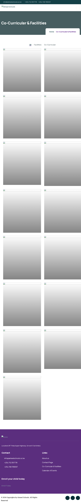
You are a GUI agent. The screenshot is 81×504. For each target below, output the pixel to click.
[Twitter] (67, 498)
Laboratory (11, 416)
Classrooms (12, 369)
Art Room (52, 88)
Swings (9, 229)
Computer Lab (54, 276)
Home (51, 32)
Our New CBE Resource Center (21, 88)
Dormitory (52, 183)
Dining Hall (11, 276)
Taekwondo (12, 323)
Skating (10, 181)
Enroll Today (6, 486)
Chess (50, 323)
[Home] (5, 437)
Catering (51, 365)
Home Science (54, 135)
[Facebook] (73, 498)
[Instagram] (78, 498)
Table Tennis (53, 229)
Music (9, 135)
